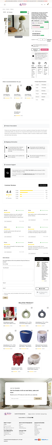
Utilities (35, 434)
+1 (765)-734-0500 (8, 429)
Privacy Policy (6, 433)
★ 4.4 (4, 12)
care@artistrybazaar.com (29, 174)
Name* (4, 282)
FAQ (4, 435)
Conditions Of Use (7, 434)
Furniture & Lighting (38, 428)
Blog (20, 425)
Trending (20, 434)
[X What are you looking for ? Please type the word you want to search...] (41, 4)
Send (5, 297)
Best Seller (21, 431)
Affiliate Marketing (22, 428)
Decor (35, 423)
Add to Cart (44, 49)
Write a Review (43, 185)
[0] (47, 4)
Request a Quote (35, 50)
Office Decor (36, 431)
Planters (12, 9)
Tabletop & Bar (37, 425)
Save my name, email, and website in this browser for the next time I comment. (18, 294)
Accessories (36, 433)
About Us (21, 424)
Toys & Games (37, 432)
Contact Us (21, 426)
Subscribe (38, 398)
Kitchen (35, 426)
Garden (7, 9)
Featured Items (22, 433)
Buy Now (43, 288)
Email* (4, 288)
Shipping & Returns (7, 431)
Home (4, 9)
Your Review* (6, 267)
